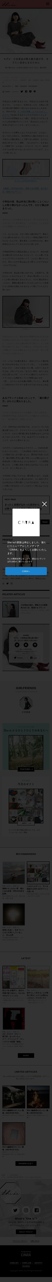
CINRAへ (26, 571)
